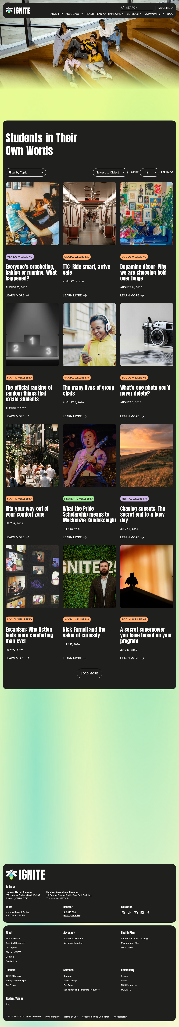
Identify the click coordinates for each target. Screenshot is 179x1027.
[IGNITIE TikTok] (129, 913)
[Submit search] (123, 7)
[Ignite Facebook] (148, 913)
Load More (89, 673)
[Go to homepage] (25, 874)
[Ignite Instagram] (123, 913)
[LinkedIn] (142, 913)
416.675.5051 (69, 912)
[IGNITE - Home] (18, 10)
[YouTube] (136, 913)
